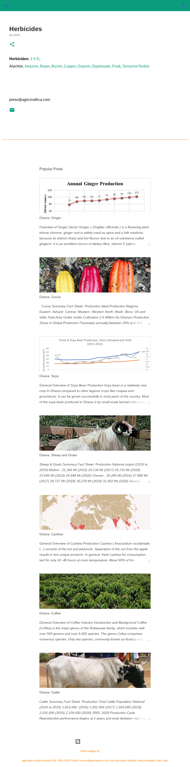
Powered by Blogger (98, 741)
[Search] (183, 5)
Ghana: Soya (49, 376)
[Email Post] (12, 111)
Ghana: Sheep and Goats (58, 455)
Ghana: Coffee (50, 613)
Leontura (106, 751)
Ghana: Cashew (51, 534)
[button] (12, 45)
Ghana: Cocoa (50, 297)
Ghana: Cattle (49, 692)
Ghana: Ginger (50, 218)
